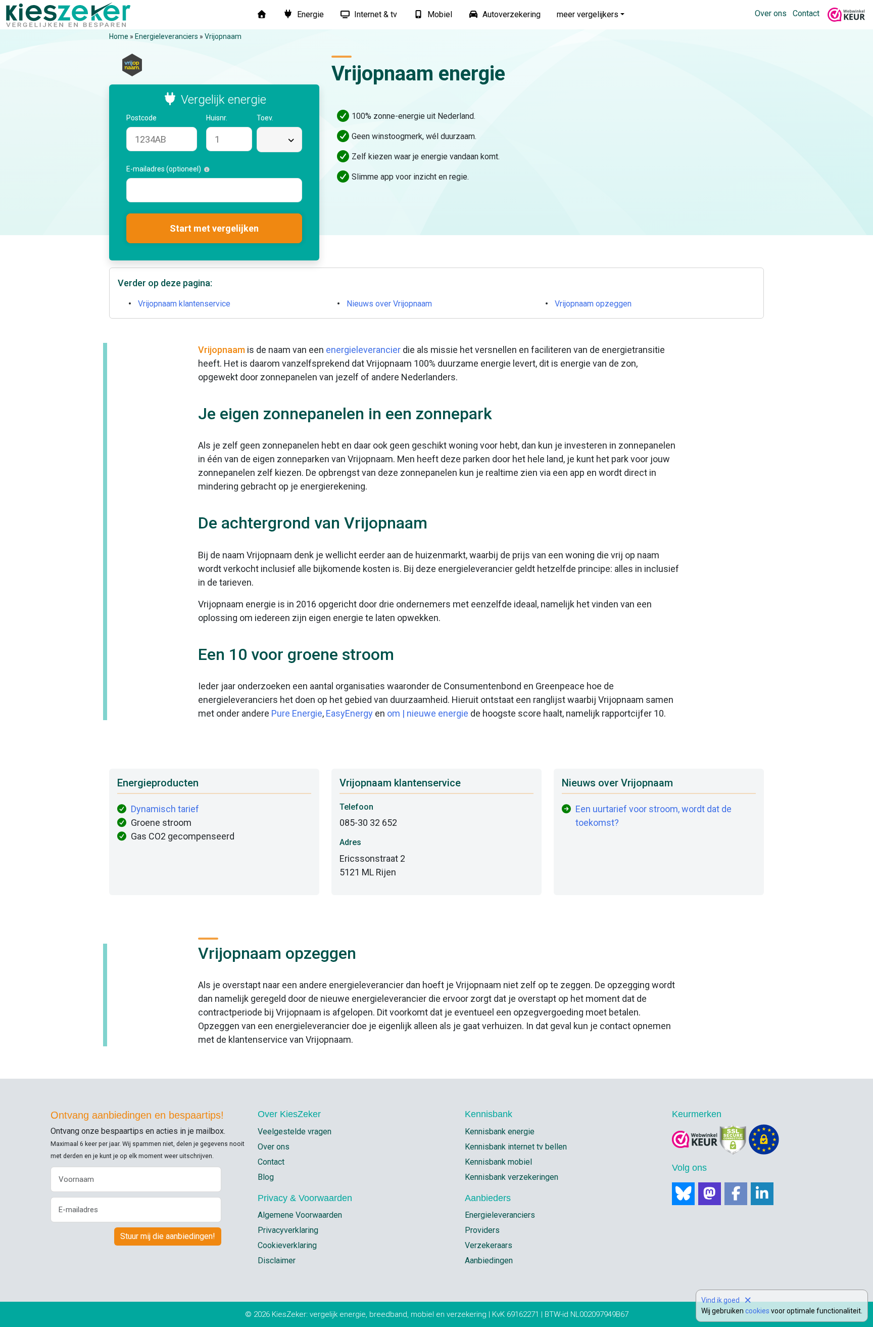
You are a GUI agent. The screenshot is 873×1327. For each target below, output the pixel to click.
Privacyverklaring (288, 1230)
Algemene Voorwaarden (300, 1215)
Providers (482, 1230)
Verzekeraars (488, 1245)
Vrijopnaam (223, 36)
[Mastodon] (709, 1193)
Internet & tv (374, 14)
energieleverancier (363, 349)
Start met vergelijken (214, 228)
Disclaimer (277, 1260)
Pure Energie (296, 713)
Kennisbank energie (500, 1131)
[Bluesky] (683, 1193)
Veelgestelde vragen (294, 1131)
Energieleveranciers (166, 36)
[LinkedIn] (762, 1193)
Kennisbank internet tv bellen (516, 1147)
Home (118, 36)
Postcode (142, 118)
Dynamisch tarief (165, 809)
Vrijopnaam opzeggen (593, 303)
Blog (266, 1177)
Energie (309, 14)
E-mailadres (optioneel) (165, 169)
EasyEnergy (349, 713)
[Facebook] (735, 1193)
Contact (806, 13)
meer (587, 14)
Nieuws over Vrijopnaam (389, 303)
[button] (162, 118)
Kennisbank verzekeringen (511, 1177)
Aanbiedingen (489, 1260)
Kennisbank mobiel (498, 1162)
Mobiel (438, 14)
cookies (757, 1311)
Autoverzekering (510, 14)
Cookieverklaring (287, 1245)
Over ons (771, 13)
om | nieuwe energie (427, 713)
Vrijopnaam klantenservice (184, 303)
